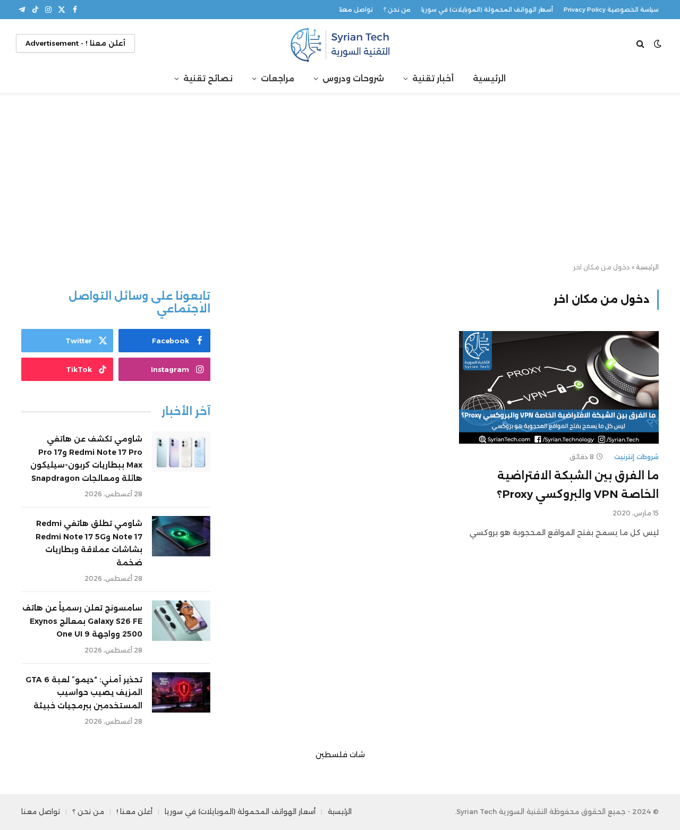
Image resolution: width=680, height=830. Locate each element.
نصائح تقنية (208, 78)
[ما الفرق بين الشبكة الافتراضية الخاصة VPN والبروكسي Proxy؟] (559, 387)
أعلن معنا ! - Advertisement (75, 43)
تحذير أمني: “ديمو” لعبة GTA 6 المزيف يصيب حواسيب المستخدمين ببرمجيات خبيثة (84, 692)
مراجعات (277, 78)
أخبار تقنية (433, 78)
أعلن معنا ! (134, 811)
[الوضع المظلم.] (657, 43)
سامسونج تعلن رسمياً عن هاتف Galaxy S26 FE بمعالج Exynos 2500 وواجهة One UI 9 (82, 621)
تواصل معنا (356, 9)
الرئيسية (489, 78)
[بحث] (641, 43)
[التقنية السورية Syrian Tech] (340, 43)
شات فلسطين (340, 754)
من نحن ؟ (397, 9)
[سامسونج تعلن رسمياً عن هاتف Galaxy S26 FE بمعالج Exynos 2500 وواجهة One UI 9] (181, 620)
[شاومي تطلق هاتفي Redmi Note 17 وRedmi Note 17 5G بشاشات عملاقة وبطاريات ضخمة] (181, 536)
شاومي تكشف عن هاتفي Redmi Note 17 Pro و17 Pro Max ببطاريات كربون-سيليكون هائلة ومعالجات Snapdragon (86, 458)
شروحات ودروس (353, 78)
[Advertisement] (340, 178)
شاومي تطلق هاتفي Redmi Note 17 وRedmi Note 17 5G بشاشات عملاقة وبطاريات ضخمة (89, 543)
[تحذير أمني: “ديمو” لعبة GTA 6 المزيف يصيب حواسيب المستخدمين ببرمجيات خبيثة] (181, 692)
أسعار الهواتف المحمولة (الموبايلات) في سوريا (487, 9)
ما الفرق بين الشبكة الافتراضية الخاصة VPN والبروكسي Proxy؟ (578, 485)
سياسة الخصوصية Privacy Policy (611, 9)
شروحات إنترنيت (636, 457)
